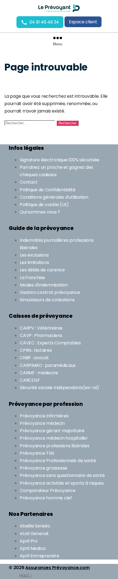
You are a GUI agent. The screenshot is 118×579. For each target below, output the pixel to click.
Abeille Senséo (35, 526)
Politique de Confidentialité (47, 190)
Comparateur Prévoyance (47, 490)
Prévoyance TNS (37, 453)
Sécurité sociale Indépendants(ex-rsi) (59, 387)
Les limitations (34, 262)
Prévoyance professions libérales (54, 446)
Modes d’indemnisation (44, 285)
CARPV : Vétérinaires (41, 328)
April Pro (29, 541)
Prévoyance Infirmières (44, 416)
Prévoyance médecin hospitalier (54, 438)
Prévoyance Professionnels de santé (58, 460)
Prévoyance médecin (42, 423)
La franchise (32, 277)
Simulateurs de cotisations (47, 300)
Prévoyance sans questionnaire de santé (62, 475)
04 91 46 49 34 (44, 22)
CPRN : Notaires (36, 350)
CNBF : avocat (34, 358)
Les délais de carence (42, 270)
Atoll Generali (34, 533)
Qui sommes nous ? (40, 212)
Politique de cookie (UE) (44, 204)
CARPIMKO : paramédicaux (47, 365)
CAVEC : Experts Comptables (50, 343)
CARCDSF (30, 380)
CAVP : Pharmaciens (41, 335)
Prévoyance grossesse (43, 468)
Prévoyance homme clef (46, 498)
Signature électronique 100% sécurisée (59, 160)
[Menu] (59, 36)
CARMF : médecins (39, 373)
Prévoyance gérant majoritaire (52, 431)
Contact (28, 182)
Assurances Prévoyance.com (57, 567)
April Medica (33, 548)
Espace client (83, 22)
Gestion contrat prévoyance (50, 292)
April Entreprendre (39, 556)
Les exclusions (34, 255)
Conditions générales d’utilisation (54, 197)
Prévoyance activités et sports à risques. (62, 483)
